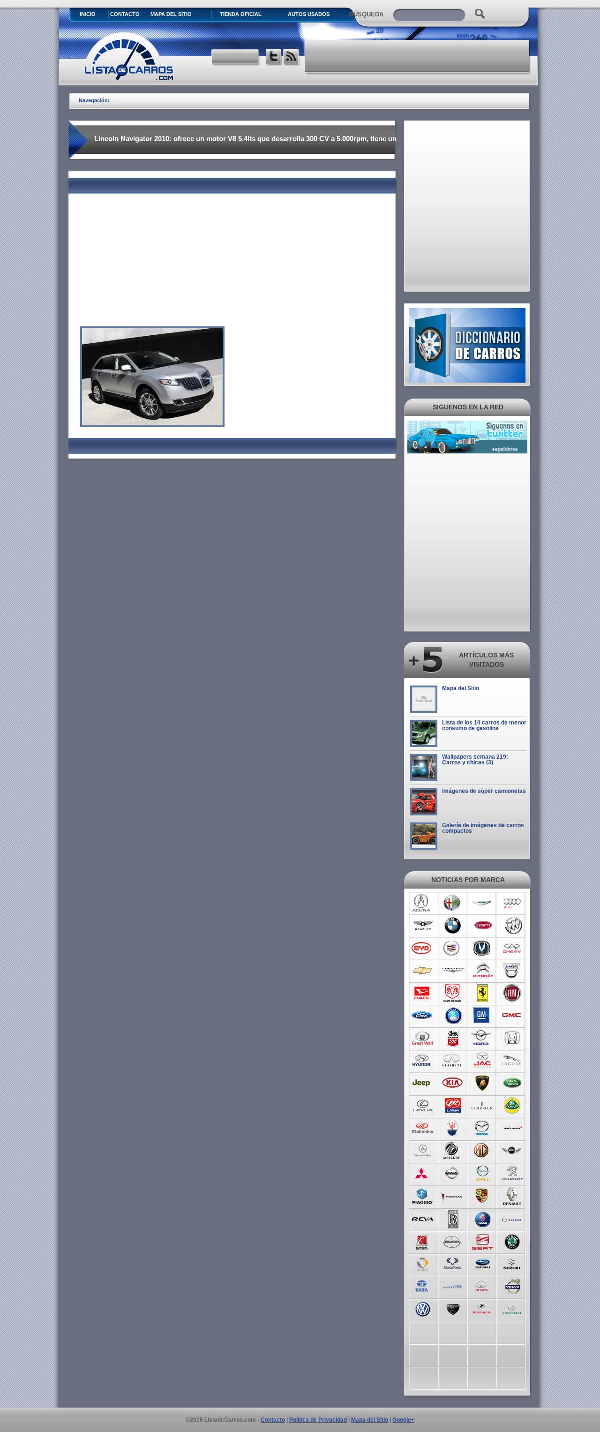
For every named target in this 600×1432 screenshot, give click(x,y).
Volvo (512, 1285)
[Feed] (291, 58)
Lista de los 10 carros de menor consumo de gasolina (484, 725)
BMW (452, 925)
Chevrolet (422, 970)
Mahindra (422, 1128)
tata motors (422, 1285)
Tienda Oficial (241, 14)
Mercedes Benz (422, 1150)
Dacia (512, 970)
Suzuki (512, 1263)
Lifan (452, 1105)
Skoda (512, 1240)
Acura (422, 903)
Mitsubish (422, 1173)
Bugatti (482, 925)
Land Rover (512, 1083)
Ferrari (482, 993)
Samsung (512, 1218)
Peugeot (512, 1173)
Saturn (422, 1240)
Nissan (452, 1173)
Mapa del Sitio (460, 688)
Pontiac (452, 1195)
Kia (452, 1083)
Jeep (422, 1083)
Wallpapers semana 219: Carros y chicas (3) (475, 760)
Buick (512, 925)
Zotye (482, 1308)
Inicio (88, 14)
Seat (482, 1240)
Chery (512, 948)
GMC (512, 1015)
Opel (482, 1173)
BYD (422, 948)
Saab (482, 1218)
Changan (482, 948)
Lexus (422, 1105)
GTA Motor (452, 1038)
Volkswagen (422, 1308)
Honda (512, 1038)
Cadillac (452, 948)
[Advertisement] (417, 56)
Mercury (452, 1150)
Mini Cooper (512, 1150)
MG (482, 1150)
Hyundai (422, 1060)
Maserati (452, 1128)
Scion (452, 1240)
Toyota (482, 1285)
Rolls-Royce (452, 1218)
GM (482, 1015)
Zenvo (452, 1308)
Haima (482, 1038)
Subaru (482, 1263)
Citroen (482, 970)
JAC (482, 1060)
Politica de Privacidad (318, 1420)
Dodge (452, 993)
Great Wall (422, 1038)
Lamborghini (482, 1083)
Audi (512, 903)
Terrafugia (452, 1285)
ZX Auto (512, 1308)
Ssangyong (452, 1263)
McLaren (512, 1128)
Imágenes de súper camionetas (484, 791)
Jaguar (512, 1060)
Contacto (125, 14)
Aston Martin (482, 903)
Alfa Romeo (452, 903)
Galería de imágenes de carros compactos (483, 828)
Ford (422, 1015)
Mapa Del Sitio (171, 14)
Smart (422, 1263)
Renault (512, 1195)
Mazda (482, 1128)
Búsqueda (366, 14)
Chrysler (452, 970)
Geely (452, 1015)
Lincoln (482, 1105)
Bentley (422, 925)
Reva (422, 1218)
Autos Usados (309, 14)
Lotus (512, 1105)
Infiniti (452, 1060)
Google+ (403, 1420)
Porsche (482, 1195)
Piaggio (422, 1195)
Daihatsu (422, 993)
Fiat (512, 993)
